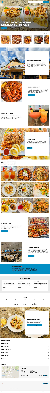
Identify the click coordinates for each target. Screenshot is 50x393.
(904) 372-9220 (32, 371)
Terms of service (11, 388)
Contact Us (37, 1)
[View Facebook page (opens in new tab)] (1, 391)
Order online (45, 375)
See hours (40, 375)
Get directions (45, 368)
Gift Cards (20, 384)
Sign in (42, 1)
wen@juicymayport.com (33, 372)
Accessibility (16, 388)
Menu (29, 1)
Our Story (33, 1)
